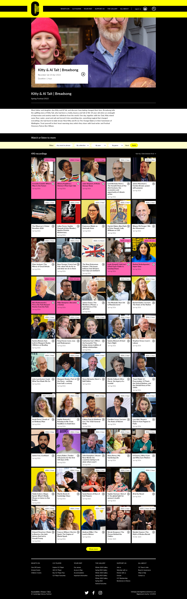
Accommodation (79, 573)
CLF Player (76, 9)
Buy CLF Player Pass (59, 573)
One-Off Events (36, 567)
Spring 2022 (99, 581)
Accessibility (35, 591)
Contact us (141, 575)
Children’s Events (36, 573)
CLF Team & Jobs (143, 567)
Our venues (77, 567)
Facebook (93, 593)
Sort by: (145, 153)
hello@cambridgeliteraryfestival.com (143, 592)
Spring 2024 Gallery (101, 570)
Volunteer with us (122, 570)
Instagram (100, 593)
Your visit (88, 9)
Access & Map (78, 570)
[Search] (154, 9)
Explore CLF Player (58, 567)
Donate (119, 575)
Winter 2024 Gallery (101, 567)
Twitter (87, 593)
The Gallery (112, 9)
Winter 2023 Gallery (101, 573)
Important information (80, 575)
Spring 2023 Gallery (101, 575)
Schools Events (35, 570)
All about (124, 9)
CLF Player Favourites (59, 575)
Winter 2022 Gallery (101, 578)
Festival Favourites (100, 584)
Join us (119, 567)
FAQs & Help (142, 573)
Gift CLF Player (57, 570)
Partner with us (121, 573)
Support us (100, 9)
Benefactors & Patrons (123, 581)
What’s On (65, 9)
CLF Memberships (122, 578)
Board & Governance (144, 570)
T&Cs (49, 591)
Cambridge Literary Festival (35, 8)
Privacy (43, 591)
